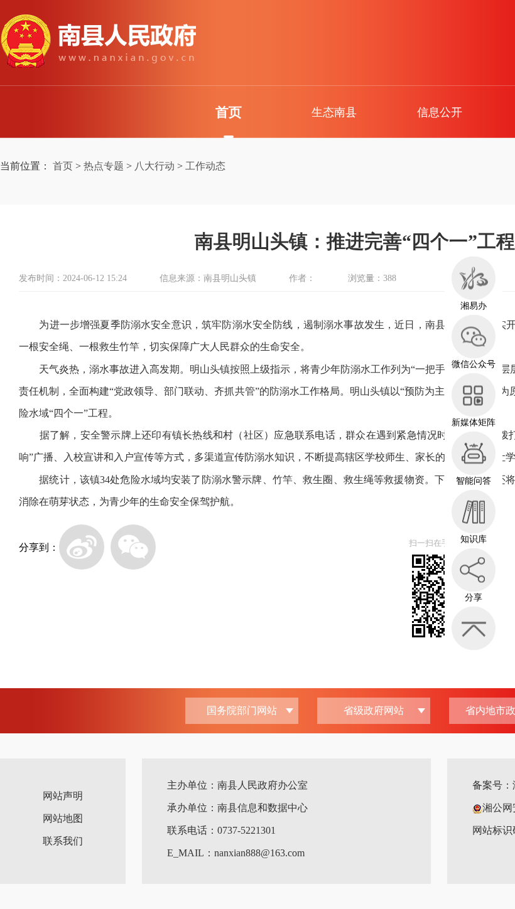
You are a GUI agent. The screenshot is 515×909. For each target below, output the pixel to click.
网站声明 (63, 795)
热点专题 (104, 166)
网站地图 (63, 818)
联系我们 (63, 841)
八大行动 (154, 166)
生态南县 (334, 112)
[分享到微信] (133, 547)
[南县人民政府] (98, 41)
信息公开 (439, 112)
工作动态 (205, 166)
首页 (228, 112)
